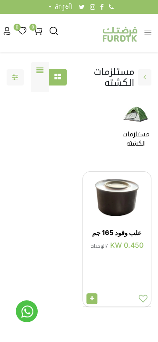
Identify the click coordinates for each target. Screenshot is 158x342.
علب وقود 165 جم (117, 232)
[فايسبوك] (102, 7)
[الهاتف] (111, 7)
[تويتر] (82, 7)
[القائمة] (40, 77)
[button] (60, 7)
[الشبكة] (58, 77)
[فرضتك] (27, 311)
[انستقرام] (92, 7)
